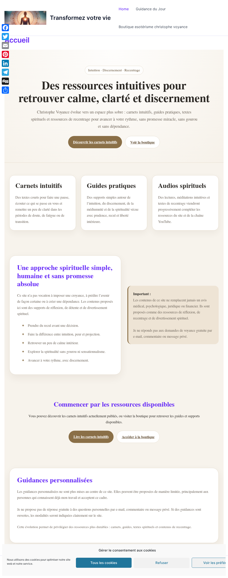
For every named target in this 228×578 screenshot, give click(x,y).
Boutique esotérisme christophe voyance (153, 27)
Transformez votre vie (80, 17)
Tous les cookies (103, 563)
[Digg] (5, 81)
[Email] (5, 45)
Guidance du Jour (151, 9)
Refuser (161, 563)
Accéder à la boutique (138, 436)
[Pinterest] (5, 54)
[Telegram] (5, 72)
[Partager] (5, 90)
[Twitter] (5, 36)
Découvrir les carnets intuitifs (95, 141)
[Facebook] (5, 27)
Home (124, 9)
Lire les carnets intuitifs (91, 436)
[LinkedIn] (5, 63)
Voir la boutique (142, 142)
